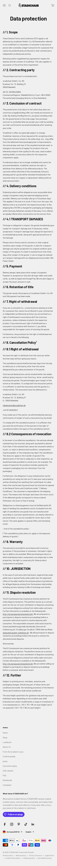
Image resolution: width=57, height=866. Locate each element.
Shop (5, 737)
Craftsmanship (9, 756)
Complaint (7, 785)
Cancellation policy (45, 858)
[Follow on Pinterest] (19, 824)
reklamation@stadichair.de (14, 405)
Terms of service (35, 855)
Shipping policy (29, 858)
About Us (7, 747)
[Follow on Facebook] (5, 824)
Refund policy (21, 855)
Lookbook (7, 742)
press (5, 761)
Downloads (7, 780)
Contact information (13, 858)
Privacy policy (8, 855)
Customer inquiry (10, 766)
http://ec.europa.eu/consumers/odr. (18, 614)
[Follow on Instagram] (12, 824)
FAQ (4, 775)
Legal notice (49, 855)
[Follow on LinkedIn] (33, 824)
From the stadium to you (13, 752)
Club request (8, 770)
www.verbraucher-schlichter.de (16, 632)
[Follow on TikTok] (26, 824)
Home (5, 733)
